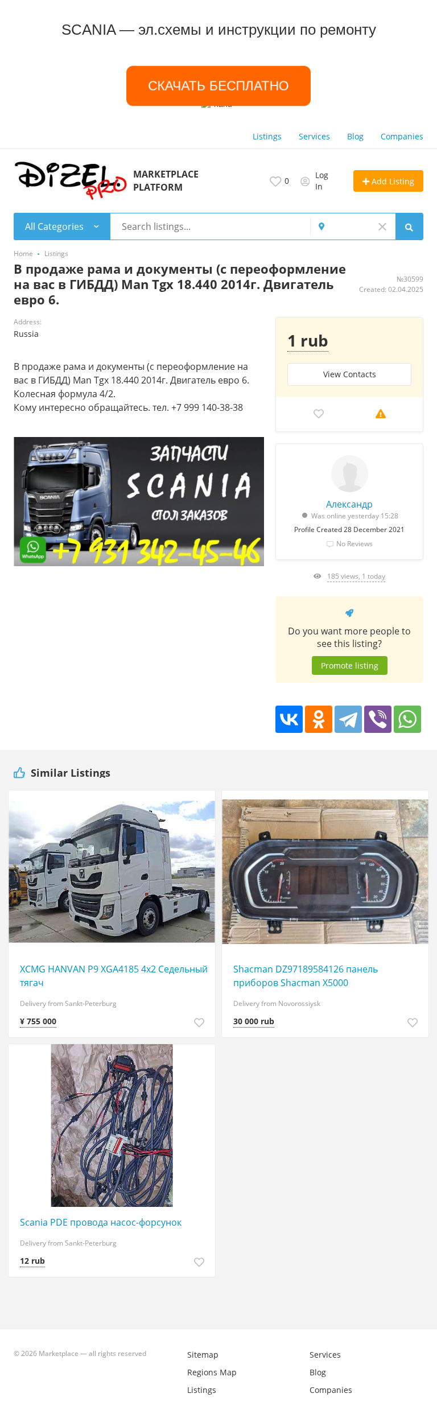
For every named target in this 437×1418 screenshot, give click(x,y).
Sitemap (202, 1354)
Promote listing (349, 665)
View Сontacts (349, 374)
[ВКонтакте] (289, 719)
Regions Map (212, 1372)
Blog (355, 136)
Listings (267, 136)
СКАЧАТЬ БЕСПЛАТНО (218, 85)
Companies (402, 136)
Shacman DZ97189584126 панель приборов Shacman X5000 (305, 976)
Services (314, 136)
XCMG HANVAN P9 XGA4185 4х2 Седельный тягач (114, 976)
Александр (349, 504)
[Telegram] (348, 719)
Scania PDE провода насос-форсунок (101, 1222)
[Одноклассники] (318, 719)
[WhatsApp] (407, 719)
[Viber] (377, 719)
